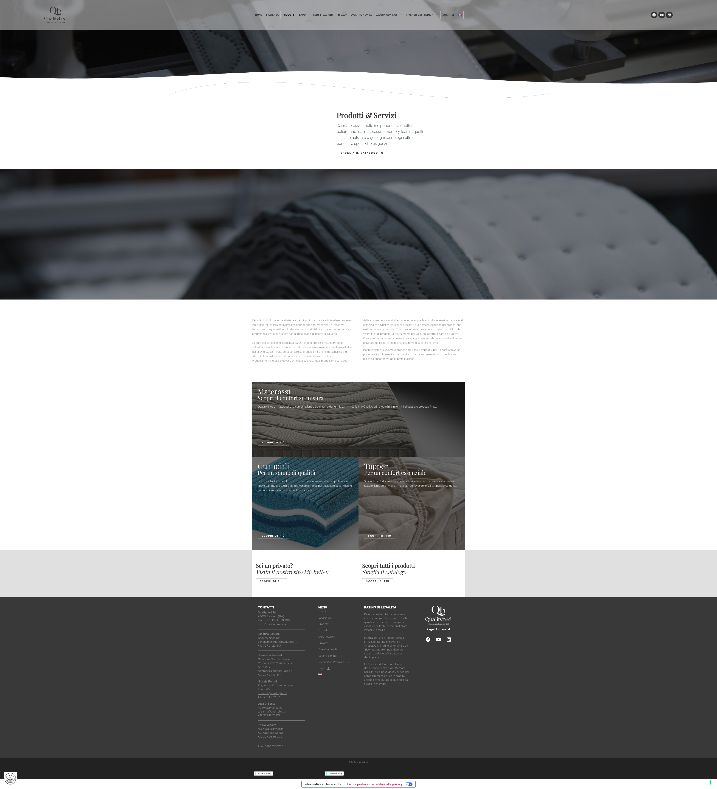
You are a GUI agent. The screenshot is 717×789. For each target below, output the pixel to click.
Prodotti (289, 15)
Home (258, 15)
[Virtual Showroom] (10, 778)
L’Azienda (272, 15)
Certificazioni (323, 15)
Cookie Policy (335, 773)
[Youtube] (661, 15)
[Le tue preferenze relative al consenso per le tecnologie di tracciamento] (710, 782)
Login (446, 15)
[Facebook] (654, 15)
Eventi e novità (361, 15)
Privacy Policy (264, 773)
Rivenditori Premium (419, 15)
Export (304, 15)
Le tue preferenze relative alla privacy (375, 784)
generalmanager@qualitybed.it (383, 634)
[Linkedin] (669, 15)
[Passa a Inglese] (459, 15)
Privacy (342, 15)
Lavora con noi (386, 15)
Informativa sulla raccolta (323, 784)
